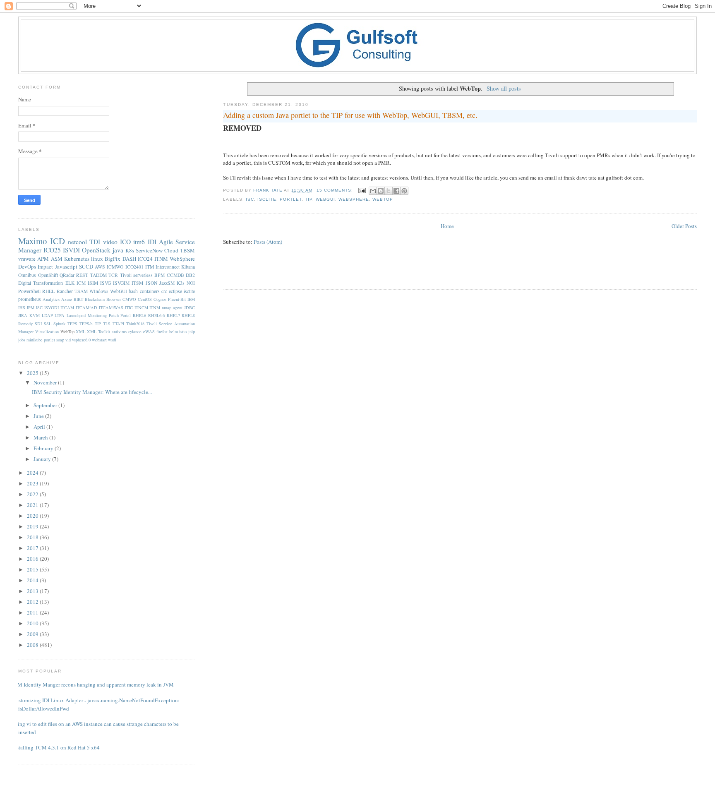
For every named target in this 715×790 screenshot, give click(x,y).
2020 (33, 515)
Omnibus (27, 275)
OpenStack (96, 250)
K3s (181, 283)
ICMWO (115, 267)
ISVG (105, 283)
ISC (250, 199)
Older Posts (684, 226)
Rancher (65, 291)
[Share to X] (388, 191)
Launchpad (76, 315)
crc (164, 291)
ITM (149, 267)
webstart (99, 340)
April (40, 426)
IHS (21, 307)
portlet (291, 199)
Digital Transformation (40, 283)
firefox (162, 331)
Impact (45, 266)
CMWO (129, 299)
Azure (66, 299)
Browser (113, 299)
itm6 (139, 242)
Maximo (32, 241)
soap (60, 340)
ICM (81, 283)
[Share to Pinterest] (404, 191)
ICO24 (145, 258)
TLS (106, 324)
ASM (56, 258)
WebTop (382, 199)
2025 (33, 373)
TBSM (187, 250)
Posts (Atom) (268, 241)
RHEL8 (188, 315)
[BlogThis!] (381, 191)
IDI (152, 242)
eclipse (175, 291)
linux (97, 258)
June (39, 416)
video (110, 242)
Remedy (25, 324)
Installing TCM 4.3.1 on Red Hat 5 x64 (56, 747)
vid (68, 340)
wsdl (112, 340)
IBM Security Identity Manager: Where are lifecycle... (92, 392)
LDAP (47, 315)
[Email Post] (362, 190)
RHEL (48, 291)
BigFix (112, 258)
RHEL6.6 (156, 315)
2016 (33, 558)
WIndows (98, 291)
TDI (94, 242)
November (46, 382)
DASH (129, 258)
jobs (21, 340)
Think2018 (135, 324)
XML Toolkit (98, 331)
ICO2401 (134, 267)
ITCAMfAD (86, 307)
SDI (38, 324)
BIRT (78, 299)
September (46, 405)
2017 (33, 548)
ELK (69, 283)
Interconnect (168, 267)
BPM (159, 275)
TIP (308, 199)
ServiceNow (149, 250)
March (41, 437)
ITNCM (141, 307)
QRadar (67, 275)
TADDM (98, 275)
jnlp (191, 331)
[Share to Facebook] (396, 191)
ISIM (93, 283)
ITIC (129, 307)
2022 (33, 494)
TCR (113, 275)
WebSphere (353, 199)
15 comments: (336, 190)
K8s (129, 250)
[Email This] (373, 191)
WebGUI (325, 199)
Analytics (51, 299)
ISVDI (71, 250)
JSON (151, 283)
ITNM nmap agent (165, 307)
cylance (135, 331)
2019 (33, 526)
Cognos (160, 299)
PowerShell (29, 291)
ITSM (137, 283)
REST (82, 275)
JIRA (22, 315)
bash (133, 291)
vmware (27, 258)
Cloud (171, 250)
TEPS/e (86, 324)
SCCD (86, 266)
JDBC (189, 307)
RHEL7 (173, 315)
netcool (77, 242)
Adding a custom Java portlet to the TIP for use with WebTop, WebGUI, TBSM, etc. (350, 115)
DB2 (190, 275)
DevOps (27, 266)
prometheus (29, 299)
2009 (33, 634)
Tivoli (126, 275)
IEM (191, 299)
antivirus (119, 331)
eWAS (149, 331)
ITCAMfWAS (111, 307)
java (118, 250)
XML (80, 331)
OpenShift (48, 275)
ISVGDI (51, 307)
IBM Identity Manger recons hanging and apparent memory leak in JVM (93, 684)
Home (447, 226)
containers (150, 291)
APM (43, 258)
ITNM (161, 258)
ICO (125, 242)
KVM (34, 315)
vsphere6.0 (81, 340)
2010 (33, 623)
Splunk (59, 324)
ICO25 (52, 250)
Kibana (188, 267)
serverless (143, 275)
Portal (125, 315)
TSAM (81, 291)
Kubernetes (76, 258)
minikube (34, 340)
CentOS (145, 299)
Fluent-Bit (177, 299)
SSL (47, 324)
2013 (33, 591)
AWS (100, 267)
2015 (33, 569)
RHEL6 (139, 315)
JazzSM (167, 283)
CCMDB (175, 275)
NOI (191, 283)
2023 (33, 483)
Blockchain (95, 299)
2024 (33, 472)
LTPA (60, 315)
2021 (33, 505)
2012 (33, 601)
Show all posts (504, 88)
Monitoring (97, 315)
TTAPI (118, 324)
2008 (33, 644)
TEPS (72, 324)
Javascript (66, 266)
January (43, 459)
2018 (33, 537)
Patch (114, 315)
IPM (30, 307)
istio (183, 331)
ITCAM (67, 307)
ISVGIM (121, 283)
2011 (33, 612)
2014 (33, 580)
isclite (266, 199)
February (44, 448)
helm (173, 331)
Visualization (47, 331)
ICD (57, 241)
